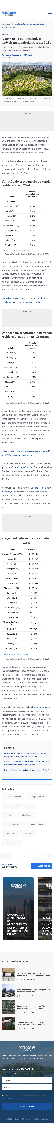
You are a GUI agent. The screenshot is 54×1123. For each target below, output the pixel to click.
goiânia (8, 815)
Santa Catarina (37, 824)
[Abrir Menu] (50, 13)
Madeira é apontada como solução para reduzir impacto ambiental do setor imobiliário (25, 754)
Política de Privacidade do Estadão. (15, 1098)
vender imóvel (11, 842)
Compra (14, 24)
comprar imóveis (37, 796)
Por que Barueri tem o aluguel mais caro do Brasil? (26, 770)
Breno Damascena (13, 55)
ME (27, 1106)
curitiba (30, 806)
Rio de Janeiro (39, 707)
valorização (10, 833)
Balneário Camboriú (13, 796)
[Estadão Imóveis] (9, 13)
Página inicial (6, 24)
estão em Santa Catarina (21, 467)
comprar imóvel (12, 806)
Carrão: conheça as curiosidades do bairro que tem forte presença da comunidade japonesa (26, 763)
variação (27, 833)
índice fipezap (26, 815)
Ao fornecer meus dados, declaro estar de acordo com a (24, 1097)
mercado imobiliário (13, 824)
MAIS (41, 866)
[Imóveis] (27, 1048)
